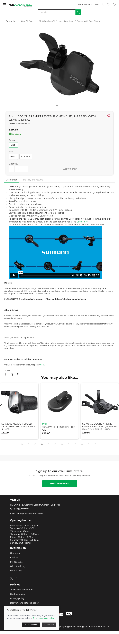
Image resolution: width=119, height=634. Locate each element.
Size (11, 152)
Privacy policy (17, 599)
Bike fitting (16, 571)
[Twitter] (11, 578)
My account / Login (88, 4)
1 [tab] (57, 106)
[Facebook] (16, 578)
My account (16, 562)
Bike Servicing (17, 566)
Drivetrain (10, 21)
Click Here (82, 222)
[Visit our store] (103, 4)
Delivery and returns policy (24, 603)
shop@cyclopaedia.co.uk (30, 514)
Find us (14, 558)
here (42, 365)
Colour (12, 140)
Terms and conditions (21, 590)
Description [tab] (11, 180)
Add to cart (70, 169)
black (13, 145)
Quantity (13, 164)
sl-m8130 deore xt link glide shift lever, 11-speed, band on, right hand (99, 427)
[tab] (22, 444)
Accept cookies (31, 624)
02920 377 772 (21, 509)
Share (7, 371)
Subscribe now (59, 484)
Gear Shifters (27, 21)
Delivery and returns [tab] (33, 180)
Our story (15, 553)
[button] (4, 4)
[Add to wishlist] (34, 387)
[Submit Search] (78, 12)
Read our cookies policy (43, 618)
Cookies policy (17, 594)
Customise (49, 624)
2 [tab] (61, 106)
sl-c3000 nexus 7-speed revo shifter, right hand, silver (18, 427)
